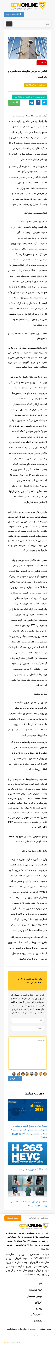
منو (47, 24)
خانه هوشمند (35, 1290)
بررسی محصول (34, 1296)
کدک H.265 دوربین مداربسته (32, 1170)
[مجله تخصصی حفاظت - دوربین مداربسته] (27, 6)
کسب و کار (36, 1314)
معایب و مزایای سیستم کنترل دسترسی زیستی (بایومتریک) (28, 1204)
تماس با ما (45, 1336)
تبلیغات (36, 1336)
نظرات (12, 103)
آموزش (38, 1302)
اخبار (40, 1284)
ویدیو (39, 1308)
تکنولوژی (42, 63)
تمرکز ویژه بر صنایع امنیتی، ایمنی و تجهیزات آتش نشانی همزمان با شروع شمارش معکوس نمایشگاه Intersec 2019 (29, 1132)
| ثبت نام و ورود (12, 14)
